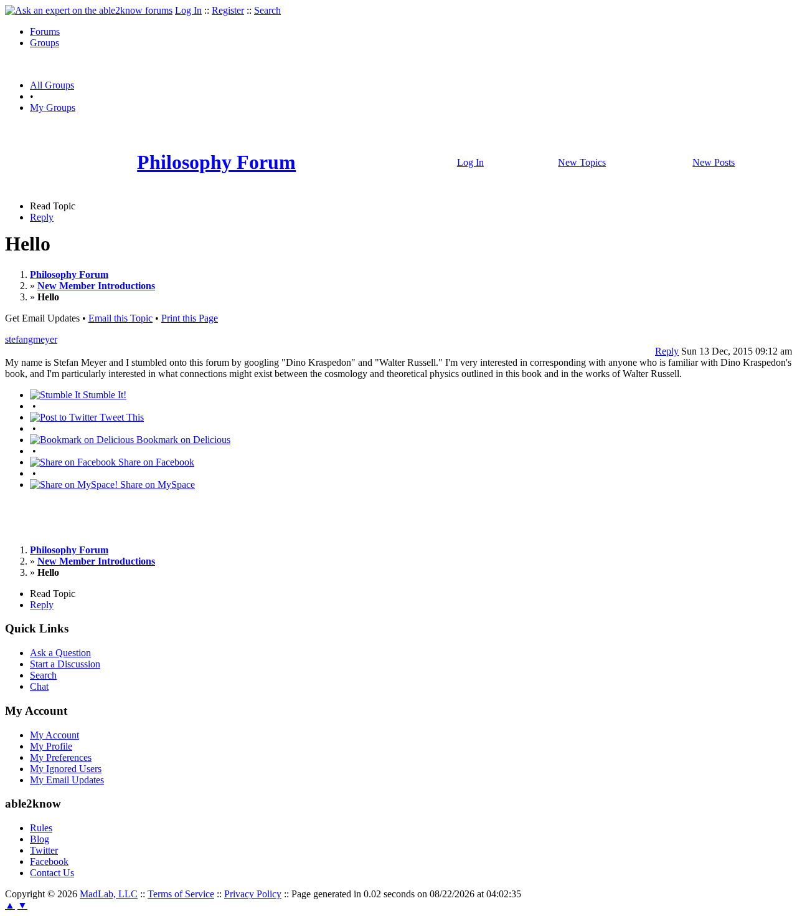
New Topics (582, 162)
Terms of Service (181, 894)
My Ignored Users (65, 768)
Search (267, 10)
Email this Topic (120, 318)
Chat (39, 686)
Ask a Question (60, 652)
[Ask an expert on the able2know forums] (88, 10)
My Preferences (61, 757)
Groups (44, 42)
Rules (41, 828)
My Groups (52, 107)
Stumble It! (103, 394)
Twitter (44, 850)
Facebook (49, 861)
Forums (45, 31)
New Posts (713, 162)
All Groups (52, 85)
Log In (188, 10)
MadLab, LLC (109, 894)
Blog (39, 839)
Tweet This (120, 417)
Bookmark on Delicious (182, 439)
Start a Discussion (65, 664)
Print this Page (189, 318)
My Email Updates (67, 780)
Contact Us (52, 872)
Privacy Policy (252, 894)
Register (228, 10)
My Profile (51, 746)
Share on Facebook (155, 462)
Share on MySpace (156, 484)
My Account (54, 735)
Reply (42, 217)
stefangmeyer (31, 339)
